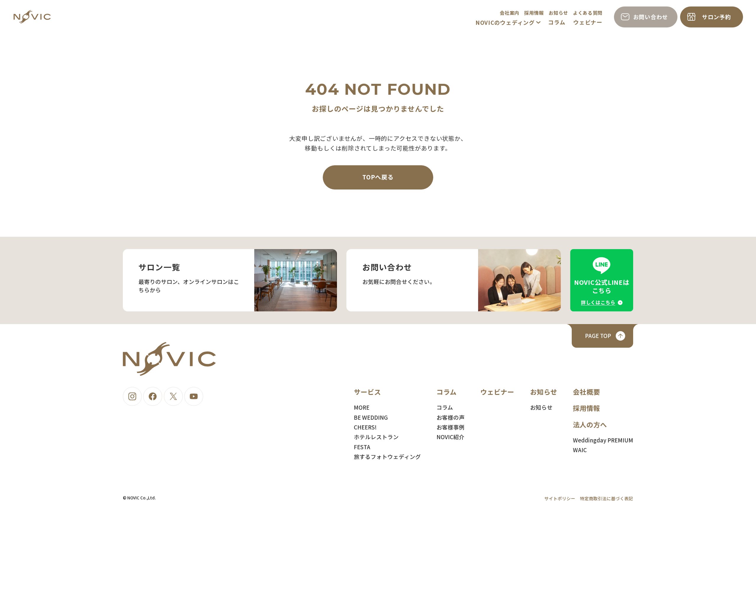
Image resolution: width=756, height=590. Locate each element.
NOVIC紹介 (450, 437)
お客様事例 (450, 427)
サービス (367, 392)
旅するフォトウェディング (387, 456)
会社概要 (586, 392)
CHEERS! (365, 427)
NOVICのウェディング (505, 22)
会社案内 (509, 12)
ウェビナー (587, 22)
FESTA (362, 447)
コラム (556, 22)
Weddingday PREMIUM (603, 440)
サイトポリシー (559, 498)
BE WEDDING (371, 417)
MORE (361, 407)
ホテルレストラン (376, 437)
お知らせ (558, 12)
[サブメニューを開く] (538, 22)
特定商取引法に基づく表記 (606, 498)
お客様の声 (450, 417)
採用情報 (534, 12)
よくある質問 (587, 12)
